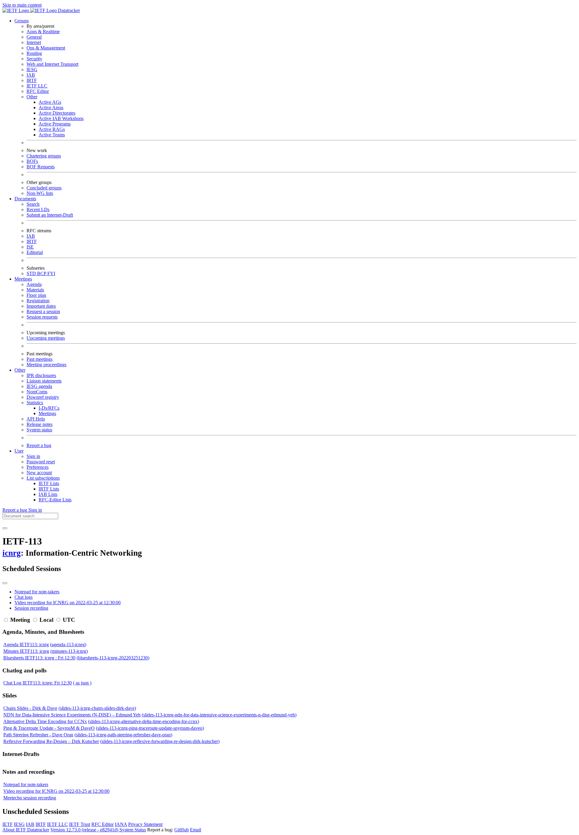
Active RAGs (52, 129)
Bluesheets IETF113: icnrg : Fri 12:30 (39, 657)
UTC (69, 620)
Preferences (38, 467)
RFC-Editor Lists (55, 499)
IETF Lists (49, 483)
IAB (31, 75)
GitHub (181, 829)
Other (32, 96)
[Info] (4, 583)
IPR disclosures (41, 375)
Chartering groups (44, 155)
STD (32, 273)
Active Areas (51, 107)
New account (39, 472)
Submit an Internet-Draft (50, 214)
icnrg (11, 552)
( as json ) (82, 682)
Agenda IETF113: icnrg (26, 644)
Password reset (41, 461)
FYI (51, 273)
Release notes (39, 424)
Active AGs (50, 102)
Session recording (31, 608)
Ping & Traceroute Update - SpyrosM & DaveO (49, 728)
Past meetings (39, 359)
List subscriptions (43, 478)
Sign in (33, 456)
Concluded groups (44, 187)
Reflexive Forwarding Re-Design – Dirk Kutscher (51, 741)
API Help (36, 418)
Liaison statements (44, 380)
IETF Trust (79, 824)
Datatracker (68, 10)
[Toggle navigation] (4, 528)
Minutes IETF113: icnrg (26, 651)
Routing (34, 53)
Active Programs (55, 123)
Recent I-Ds (38, 209)
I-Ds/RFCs (49, 408)
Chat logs (23, 597)
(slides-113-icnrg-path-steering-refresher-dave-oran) (123, 734)
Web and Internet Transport (52, 64)
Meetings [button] (23, 278)
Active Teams (52, 134)
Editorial (35, 252)
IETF (7, 824)
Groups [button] (21, 20)
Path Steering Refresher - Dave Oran (38, 734)
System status (39, 429)
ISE (30, 246)
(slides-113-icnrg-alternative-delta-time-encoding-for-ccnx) (143, 721)
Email (195, 829)
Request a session (43, 311)
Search (33, 204)
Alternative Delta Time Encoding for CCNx (45, 721)
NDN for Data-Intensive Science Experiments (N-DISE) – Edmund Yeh (72, 714)
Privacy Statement (145, 824)
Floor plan (36, 295)
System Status (132, 829)
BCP (42, 273)
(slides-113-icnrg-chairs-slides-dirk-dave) (97, 708)
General (34, 37)
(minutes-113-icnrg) (69, 651)
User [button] (19, 450)
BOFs (32, 161)
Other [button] (19, 370)
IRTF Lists (49, 488)
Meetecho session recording (29, 797)
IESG (32, 69)
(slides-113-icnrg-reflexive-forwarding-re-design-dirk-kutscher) (160, 741)
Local (46, 620)
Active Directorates (57, 113)
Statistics (35, 402)
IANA (121, 824)
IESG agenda (39, 386)
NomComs (37, 391)
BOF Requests (41, 166)
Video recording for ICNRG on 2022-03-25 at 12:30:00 (67, 602)
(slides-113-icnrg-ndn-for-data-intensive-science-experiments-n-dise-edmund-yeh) (219, 714)
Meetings (47, 413)
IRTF (32, 80)
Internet (34, 42)
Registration (38, 300)
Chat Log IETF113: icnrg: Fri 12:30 (37, 682)
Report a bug (39, 445)
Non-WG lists (40, 193)
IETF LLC (37, 85)
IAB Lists (48, 494)
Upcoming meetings (46, 338)
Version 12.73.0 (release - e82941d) (84, 829)
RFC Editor (38, 91)
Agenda (34, 284)
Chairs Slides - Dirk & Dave (30, 708)
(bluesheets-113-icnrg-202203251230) (113, 657)
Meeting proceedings (46, 364)
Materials (35, 289)
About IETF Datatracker (25, 829)
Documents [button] (25, 198)
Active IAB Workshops (61, 118)
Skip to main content (22, 5)
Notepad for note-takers (36, 591)
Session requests (42, 316)
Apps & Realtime (43, 31)
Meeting (20, 620)
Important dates (41, 306)
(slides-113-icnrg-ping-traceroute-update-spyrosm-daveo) (150, 728)
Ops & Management (46, 47)
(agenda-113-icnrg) (68, 644)
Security (34, 58)
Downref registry (43, 397)
